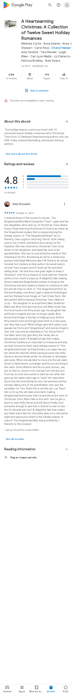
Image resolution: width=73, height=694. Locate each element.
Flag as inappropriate (20, 457)
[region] (36, 76)
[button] (67, 78)
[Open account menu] (67, 5)
